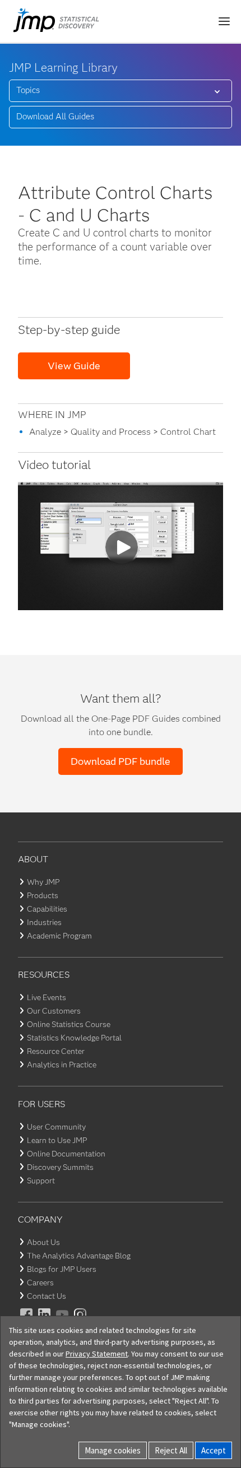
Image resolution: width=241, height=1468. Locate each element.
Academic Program (59, 936)
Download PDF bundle (120, 761)
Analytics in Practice (61, 1065)
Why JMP (43, 882)
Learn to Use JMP (57, 1140)
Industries (44, 922)
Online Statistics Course (68, 1024)
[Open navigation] (224, 21)
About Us (43, 1242)
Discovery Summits (60, 1167)
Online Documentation (66, 1154)
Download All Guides (55, 117)
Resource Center (56, 1051)
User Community (56, 1127)
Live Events (46, 997)
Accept (213, 1450)
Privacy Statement (97, 1354)
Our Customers (54, 1011)
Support (41, 1181)
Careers (40, 1282)
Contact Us (46, 1296)
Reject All (171, 1450)
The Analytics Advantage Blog (79, 1256)
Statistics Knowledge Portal (74, 1038)
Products (42, 895)
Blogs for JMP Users (61, 1269)
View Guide (74, 366)
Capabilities (47, 909)
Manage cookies (113, 1450)
